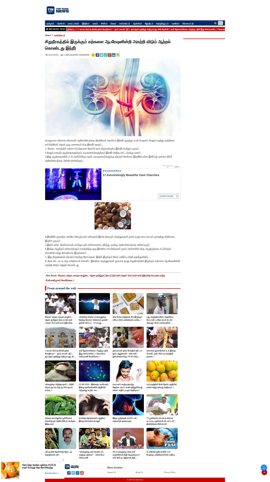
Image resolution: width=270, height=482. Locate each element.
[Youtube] (82, 473)
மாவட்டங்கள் (73, 23)
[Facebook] (69, 473)
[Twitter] (73, 473)
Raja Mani (53, 55)
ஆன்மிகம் (137, 23)
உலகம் (95, 23)
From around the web (61, 288)
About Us (139, 472)
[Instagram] (77, 473)
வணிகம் (175, 23)
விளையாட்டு (188, 23)
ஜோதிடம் (149, 23)
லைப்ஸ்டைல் (124, 23)
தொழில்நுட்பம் (162, 23)
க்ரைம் (113, 23)
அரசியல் (61, 23)
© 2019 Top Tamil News (135, 480)
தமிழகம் (50, 23)
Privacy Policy (170, 472)
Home (48, 35)
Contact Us (111, 472)
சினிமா (104, 23)
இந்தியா (86, 23)
